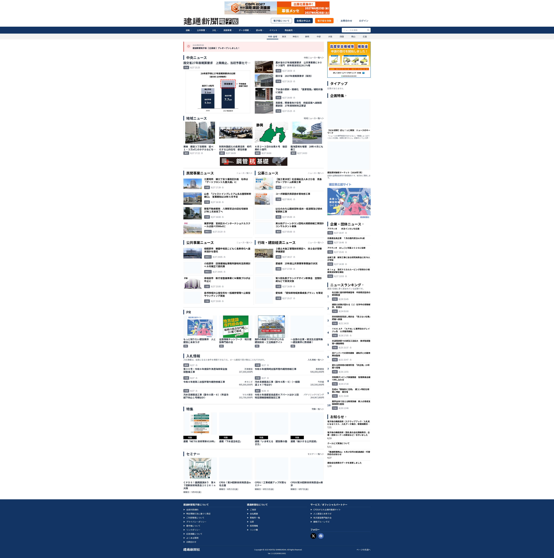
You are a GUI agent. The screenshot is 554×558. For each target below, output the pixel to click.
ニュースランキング (345, 285)
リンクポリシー (191, 529)
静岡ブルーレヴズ (320, 521)
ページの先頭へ (363, 549)
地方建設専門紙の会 (321, 517)
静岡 (307, 36)
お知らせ (337, 416)
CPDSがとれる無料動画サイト (325, 509)
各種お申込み (303, 20)
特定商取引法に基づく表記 (196, 513)
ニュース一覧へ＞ (244, 173)
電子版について (281, 20)
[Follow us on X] (313, 536)
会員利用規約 (190, 509)
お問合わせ (346, 20)
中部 (319, 36)
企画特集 (337, 95)
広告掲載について (192, 533)
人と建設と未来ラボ (321, 513)
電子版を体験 (324, 20)
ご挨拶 (251, 509)
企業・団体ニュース (345, 224)
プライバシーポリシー (194, 521)
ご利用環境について (193, 517)
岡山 (353, 36)
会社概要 (252, 513)
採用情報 (252, 525)
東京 (284, 36)
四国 (342, 36)
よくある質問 (190, 537)
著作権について (191, 525)
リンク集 (252, 529)
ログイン (363, 20)
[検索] (368, 30)
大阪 (330, 36)
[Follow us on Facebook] (321, 536)
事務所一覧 (253, 517)
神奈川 (296, 36)
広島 (365, 36)
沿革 (250, 521)
